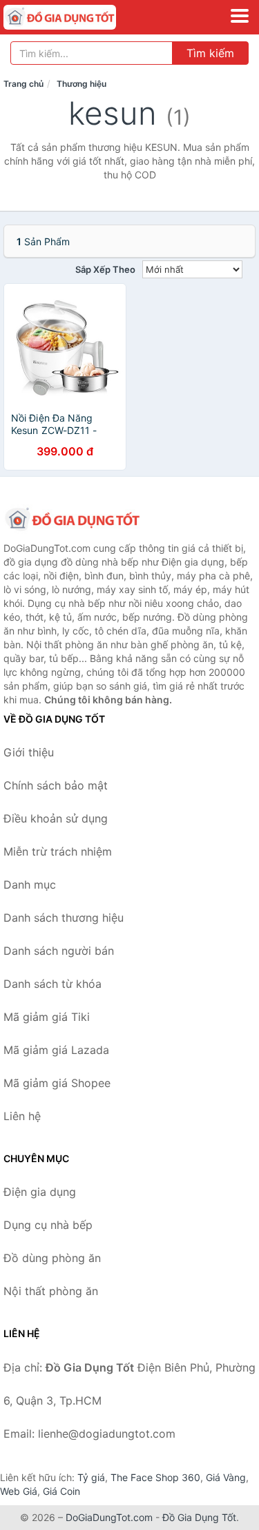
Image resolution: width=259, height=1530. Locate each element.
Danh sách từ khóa (52, 984)
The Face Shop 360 (155, 1477)
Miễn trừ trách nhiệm (57, 851)
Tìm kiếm (210, 53)
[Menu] (240, 16)
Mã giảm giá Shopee (57, 1083)
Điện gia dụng (39, 1192)
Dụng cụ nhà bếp (48, 1225)
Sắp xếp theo (105, 269)
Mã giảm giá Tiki (46, 1017)
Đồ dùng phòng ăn (52, 1258)
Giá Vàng (226, 1477)
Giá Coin (61, 1491)
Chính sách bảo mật (55, 785)
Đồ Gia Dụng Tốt (199, 1517)
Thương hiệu (81, 84)
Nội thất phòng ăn (50, 1291)
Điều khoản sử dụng (55, 818)
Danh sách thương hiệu (63, 917)
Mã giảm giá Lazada (56, 1050)
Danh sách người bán (58, 951)
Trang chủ (23, 84)
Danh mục (29, 884)
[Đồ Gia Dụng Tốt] (72, 519)
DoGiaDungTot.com (109, 1517)
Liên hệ (22, 1116)
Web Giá (18, 1491)
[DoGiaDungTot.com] (81, 17)
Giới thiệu (28, 752)
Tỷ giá (91, 1477)
